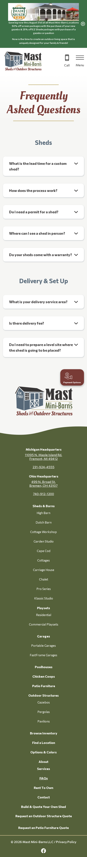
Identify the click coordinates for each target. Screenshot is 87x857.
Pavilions (43, 721)
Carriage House (43, 570)
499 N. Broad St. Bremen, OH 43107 (43, 483)
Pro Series (43, 589)
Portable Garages (43, 645)
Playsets (43, 608)
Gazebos (43, 702)
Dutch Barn (44, 522)
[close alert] (83, 24)
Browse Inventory (43, 733)
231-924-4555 (43, 467)
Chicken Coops (43, 676)
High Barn (43, 513)
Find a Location (43, 742)
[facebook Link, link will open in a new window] (43, 850)
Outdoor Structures (43, 695)
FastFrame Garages (43, 655)
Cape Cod (43, 551)
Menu (80, 65)
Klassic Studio (43, 598)
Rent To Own (43, 788)
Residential (43, 615)
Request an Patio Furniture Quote (43, 828)
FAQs (43, 778)
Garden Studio (44, 541)
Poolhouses (43, 667)
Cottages (43, 560)
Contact (43, 797)
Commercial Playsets (43, 624)
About (43, 761)
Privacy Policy (66, 842)
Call (67, 65)
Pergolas (43, 712)
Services (43, 769)
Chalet (43, 579)
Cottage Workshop (43, 532)
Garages (43, 636)
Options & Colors (43, 752)
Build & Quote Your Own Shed (43, 807)
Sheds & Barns (44, 506)
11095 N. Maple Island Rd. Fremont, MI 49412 (43, 457)
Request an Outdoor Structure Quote (43, 816)
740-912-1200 (43, 494)
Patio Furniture (43, 686)
